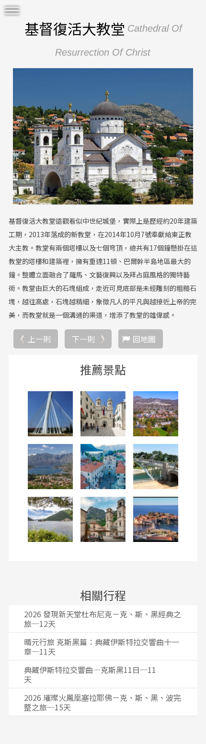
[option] (103, 136)
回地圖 (144, 339)
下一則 (83, 339)
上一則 (39, 339)
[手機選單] (12, 11)
